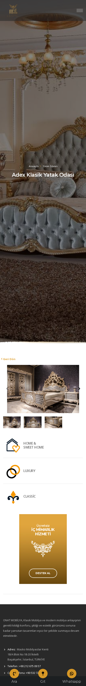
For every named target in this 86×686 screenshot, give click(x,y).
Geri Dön (9, 359)
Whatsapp (71, 681)
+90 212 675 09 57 (30, 666)
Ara (14, 681)
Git (43, 681)
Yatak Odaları (50, 166)
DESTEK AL (43, 573)
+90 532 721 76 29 (36, 673)
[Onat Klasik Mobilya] (13, 10)
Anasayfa (34, 166)
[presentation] (7, 388)
